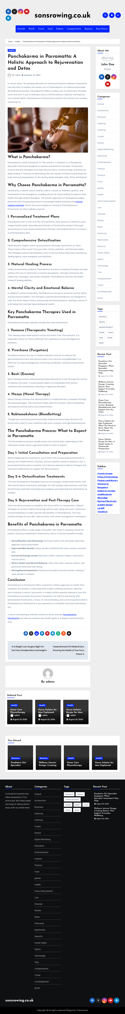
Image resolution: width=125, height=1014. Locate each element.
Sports (100, 259)
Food (50, 29)
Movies (100, 220)
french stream (104, 473)
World (31, 29)
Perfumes (102, 233)
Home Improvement (106, 201)
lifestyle (21, 29)
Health (12, 50)
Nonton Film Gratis (106, 501)
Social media (103, 253)
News (100, 227)
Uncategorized (104, 291)
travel (109, 337)
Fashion (59, 29)
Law (99, 207)
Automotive (103, 110)
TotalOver (102, 512)
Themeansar (82, 1010)
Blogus (70, 1010)
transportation (74, 29)
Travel (41, 29)
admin (18, 75)
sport (111, 332)
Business (88, 29)
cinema (102, 322)
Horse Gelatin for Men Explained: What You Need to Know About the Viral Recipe (107, 425)
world (101, 343)
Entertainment (104, 162)
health (101, 332)
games (100, 188)
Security (101, 246)
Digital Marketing (105, 149)
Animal (100, 104)
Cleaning (101, 123)
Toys (99, 272)
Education (102, 156)
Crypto (100, 136)
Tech (101, 337)
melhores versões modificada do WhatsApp (106, 494)
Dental (100, 143)
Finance (101, 175)
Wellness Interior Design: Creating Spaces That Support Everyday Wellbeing (106, 386)
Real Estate (102, 29)
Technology (102, 266)
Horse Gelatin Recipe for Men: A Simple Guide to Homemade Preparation (106, 444)
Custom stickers (106, 327)
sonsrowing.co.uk (63, 15)
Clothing (101, 130)
